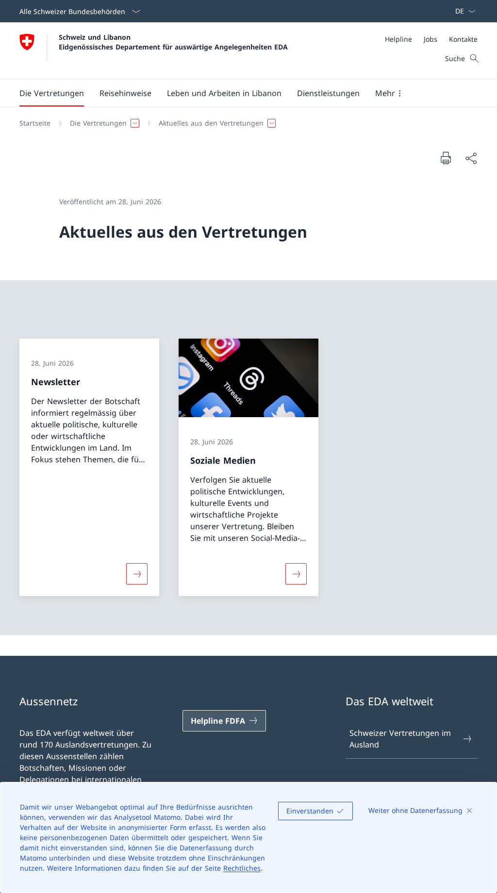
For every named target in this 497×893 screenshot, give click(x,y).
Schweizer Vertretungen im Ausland (400, 739)
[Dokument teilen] (470, 158)
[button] (52, 93)
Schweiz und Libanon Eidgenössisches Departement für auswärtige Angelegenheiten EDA (173, 41)
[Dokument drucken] (445, 157)
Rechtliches (242, 868)
